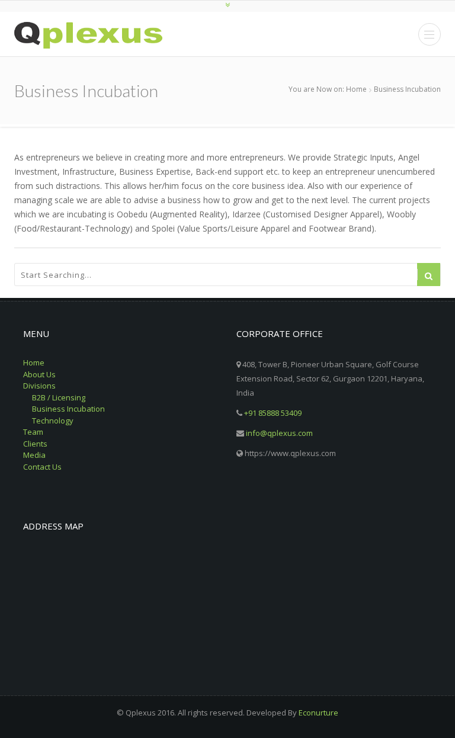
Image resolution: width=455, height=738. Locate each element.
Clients (35, 443)
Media (34, 455)
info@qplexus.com (279, 433)
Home (356, 89)
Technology (52, 420)
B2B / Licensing (58, 397)
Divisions (39, 385)
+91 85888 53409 (273, 412)
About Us (39, 374)
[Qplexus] (88, 35)
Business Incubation (68, 408)
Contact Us (42, 466)
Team (33, 431)
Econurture (318, 712)
